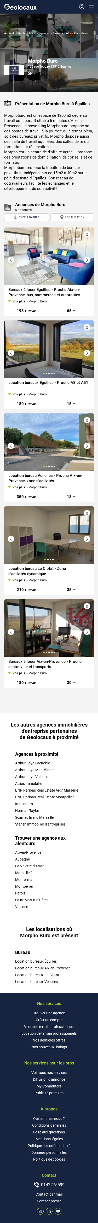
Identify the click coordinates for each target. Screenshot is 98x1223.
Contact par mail (49, 1194)
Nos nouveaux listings (49, 1047)
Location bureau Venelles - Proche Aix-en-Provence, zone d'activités (45, 478)
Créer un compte (49, 1020)
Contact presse (49, 1201)
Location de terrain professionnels (49, 1033)
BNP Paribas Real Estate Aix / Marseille (46, 790)
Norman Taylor (27, 811)
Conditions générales (49, 1125)
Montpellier (24, 886)
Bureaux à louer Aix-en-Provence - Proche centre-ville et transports (45, 664)
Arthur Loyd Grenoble (32, 763)
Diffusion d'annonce (49, 1079)
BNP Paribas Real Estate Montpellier (44, 797)
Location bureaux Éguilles (36, 961)
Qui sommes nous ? (49, 1118)
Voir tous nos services (49, 1072)
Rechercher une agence (33, 33)
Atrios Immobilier (29, 783)
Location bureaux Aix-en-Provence (43, 968)
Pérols (20, 893)
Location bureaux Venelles (36, 982)
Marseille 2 (23, 873)
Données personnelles (49, 1152)
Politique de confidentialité (49, 1146)
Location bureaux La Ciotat (37, 975)
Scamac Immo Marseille (34, 817)
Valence (21, 907)
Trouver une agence (49, 1013)
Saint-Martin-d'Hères (31, 900)
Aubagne (22, 859)
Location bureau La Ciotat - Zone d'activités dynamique (37, 571)
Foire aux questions (49, 1132)
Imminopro (24, 804)
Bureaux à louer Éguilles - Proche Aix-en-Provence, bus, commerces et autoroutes (44, 292)
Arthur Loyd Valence (31, 777)
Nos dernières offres (49, 1040)
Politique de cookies (49, 1159)
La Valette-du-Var (29, 866)
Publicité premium (49, 1093)
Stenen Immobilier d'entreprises (40, 824)
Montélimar (24, 879)
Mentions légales (49, 1139)
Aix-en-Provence (28, 852)
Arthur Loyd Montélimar (34, 770)
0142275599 (53, 1184)
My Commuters (49, 1086)
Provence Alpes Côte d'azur (71, 33)
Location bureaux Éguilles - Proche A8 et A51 (48, 382)
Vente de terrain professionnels (49, 1027)
